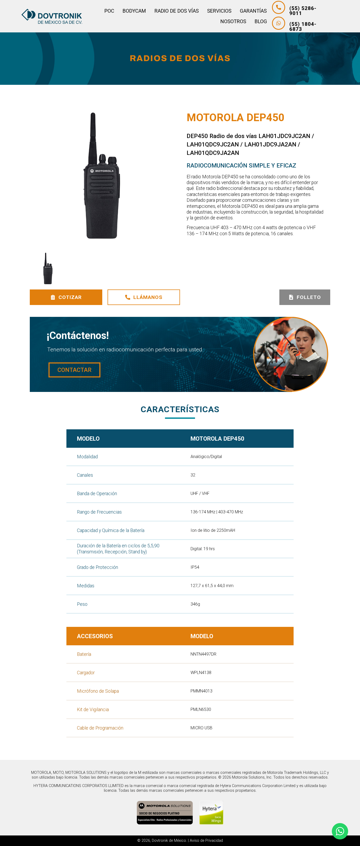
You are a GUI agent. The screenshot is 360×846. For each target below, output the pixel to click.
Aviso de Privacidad (206, 840)
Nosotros (233, 21)
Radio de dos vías (176, 11)
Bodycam (134, 11)
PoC (109, 11)
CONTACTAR (74, 370)
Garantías (253, 11)
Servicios (219, 11)
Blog (261, 21)
